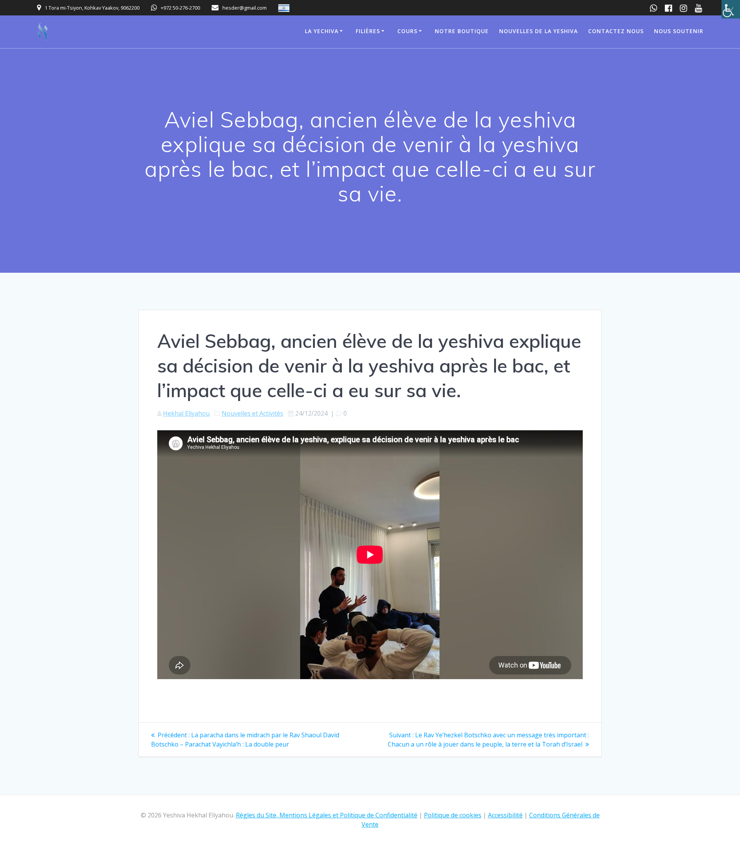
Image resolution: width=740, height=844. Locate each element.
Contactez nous (616, 31)
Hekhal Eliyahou (186, 413)
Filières (368, 31)
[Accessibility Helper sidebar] (731, 9)
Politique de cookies (452, 815)
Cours (407, 31)
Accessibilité (505, 815)
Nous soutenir (678, 31)
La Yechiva (321, 31)
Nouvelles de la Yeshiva (538, 31)
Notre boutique (462, 31)
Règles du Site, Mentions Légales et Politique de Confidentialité (326, 815)
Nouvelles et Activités (252, 413)
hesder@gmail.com (244, 7)
